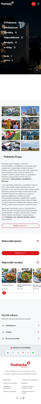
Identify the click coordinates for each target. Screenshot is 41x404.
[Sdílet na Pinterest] (23, 352)
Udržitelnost (11, 27)
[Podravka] (7, 5)
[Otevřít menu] (38, 3)
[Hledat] (33, 3)
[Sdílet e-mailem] (28, 352)
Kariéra (7, 60)
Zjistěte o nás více (19, 225)
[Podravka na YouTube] (23, 398)
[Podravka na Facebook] (20, 398)
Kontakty (25, 383)
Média (6, 56)
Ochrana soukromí (9, 391)
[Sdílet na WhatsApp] (33, 352)
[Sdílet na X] (18, 352)
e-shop (8, 47)
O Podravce (10, 22)
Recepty (8, 42)
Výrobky (8, 32)
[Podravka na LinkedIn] (17, 398)
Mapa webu (7, 380)
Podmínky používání (10, 383)
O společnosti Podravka (30, 380)
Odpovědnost (11, 37)
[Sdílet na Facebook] (13, 352)
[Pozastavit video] (36, 70)
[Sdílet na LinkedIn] (8, 352)
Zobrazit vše (19, 253)
